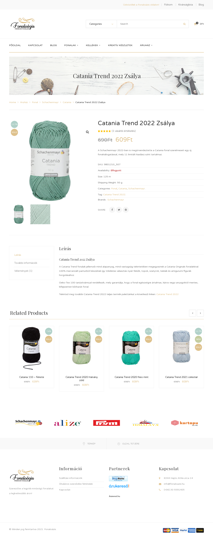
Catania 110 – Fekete (31, 377)
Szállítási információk (70, 478)
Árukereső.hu (114, 496)
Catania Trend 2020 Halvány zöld (82, 379)
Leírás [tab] (17, 254)
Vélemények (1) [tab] (23, 270)
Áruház (24, 102)
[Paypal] (183, 530)
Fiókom (168, 4)
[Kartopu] (184, 422)
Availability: (104, 170)
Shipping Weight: (107, 182)
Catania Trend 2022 (114, 194)
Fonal (35, 102)
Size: (100, 176)
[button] (88, 132)
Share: (102, 210)
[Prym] (106, 422)
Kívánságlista (185, 4)
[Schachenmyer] (28, 422)
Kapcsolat (64, 489)
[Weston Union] (200, 530)
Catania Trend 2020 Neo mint (131, 377)
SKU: (100, 164)
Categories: (104, 188)
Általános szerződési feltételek (76, 483)
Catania (67, 102)
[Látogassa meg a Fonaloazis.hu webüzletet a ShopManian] (118, 478)
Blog (201, 4)
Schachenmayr (50, 102)
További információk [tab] (25, 262)
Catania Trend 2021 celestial (181, 377)
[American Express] (192, 530)
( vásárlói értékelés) (124, 130)
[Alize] (67, 422)
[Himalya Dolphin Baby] (145, 422)
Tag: (100, 194)
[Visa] (175, 530)
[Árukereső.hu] (131, 487)
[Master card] (167, 530)
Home (12, 102)
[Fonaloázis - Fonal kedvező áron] (23, 23)
